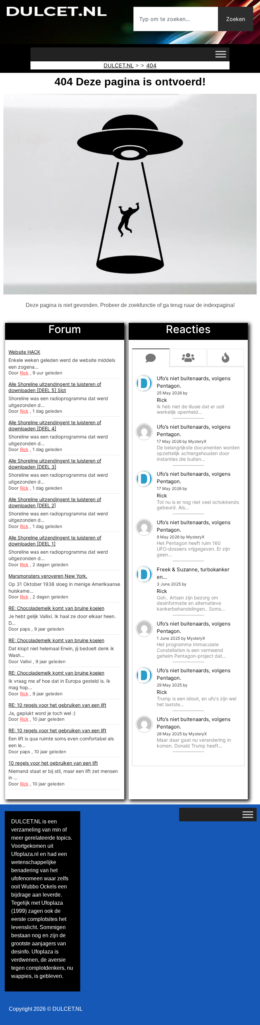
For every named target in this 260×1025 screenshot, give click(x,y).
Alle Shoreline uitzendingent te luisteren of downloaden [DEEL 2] (54, 502)
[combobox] (175, 19)
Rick (24, 372)
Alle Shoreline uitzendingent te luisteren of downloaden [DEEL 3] (54, 464)
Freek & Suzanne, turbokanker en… (193, 573)
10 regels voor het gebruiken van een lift (53, 763)
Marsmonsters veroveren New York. (47, 576)
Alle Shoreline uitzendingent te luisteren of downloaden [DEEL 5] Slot (54, 387)
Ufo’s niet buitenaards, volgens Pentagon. (194, 382)
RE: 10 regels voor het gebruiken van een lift (57, 705)
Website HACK (24, 352)
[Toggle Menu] (220, 54)
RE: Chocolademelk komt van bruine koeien (56, 608)
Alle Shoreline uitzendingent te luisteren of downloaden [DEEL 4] (54, 425)
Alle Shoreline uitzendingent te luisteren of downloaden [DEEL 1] (54, 541)
